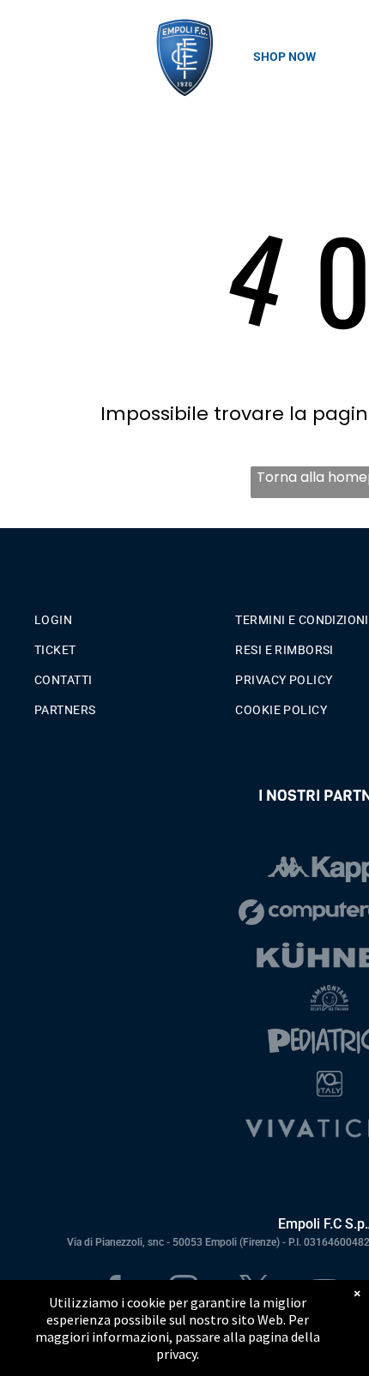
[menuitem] (128, 616)
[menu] (26, 35)
